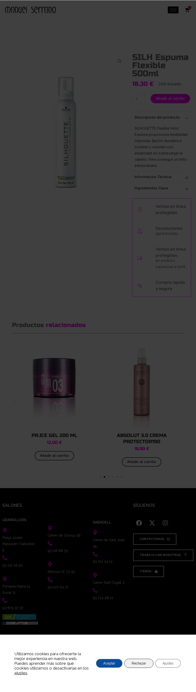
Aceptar (109, 663)
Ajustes (168, 663)
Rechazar (139, 663)
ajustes (20, 672)
